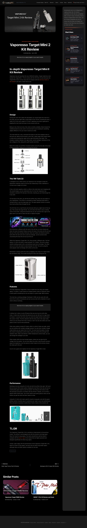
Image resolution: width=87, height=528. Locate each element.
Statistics (70, 2)
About (50, 522)
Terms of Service (40, 522)
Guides (61, 2)
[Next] (54, 492)
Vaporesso (12, 450)
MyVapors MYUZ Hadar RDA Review (49, 465)
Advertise (54, 522)
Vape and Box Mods (26, 41)
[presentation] (16, 487)
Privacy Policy (33, 522)
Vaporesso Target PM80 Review (14, 497)
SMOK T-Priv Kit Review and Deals (43, 497)
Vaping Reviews (35, 41)
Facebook (63, 522)
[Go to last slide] (5, 492)
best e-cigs (22, 438)
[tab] (21, 505)
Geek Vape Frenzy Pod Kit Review (10, 465)
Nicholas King (28, 53)
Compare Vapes (40, 2)
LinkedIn (58, 522)
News (65, 2)
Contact (46, 522)
